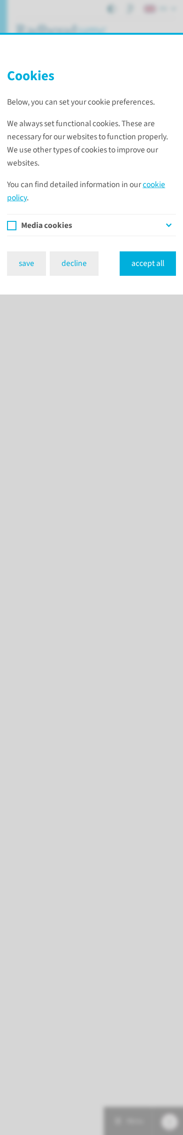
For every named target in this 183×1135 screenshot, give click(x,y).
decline (74, 263)
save (26, 263)
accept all (147, 263)
